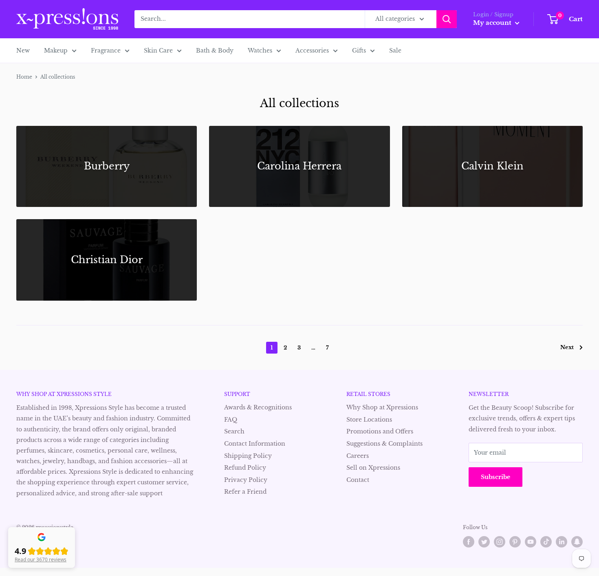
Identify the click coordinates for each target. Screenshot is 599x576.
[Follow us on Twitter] (484, 541)
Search (234, 431)
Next (567, 347)
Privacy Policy (245, 480)
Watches (260, 50)
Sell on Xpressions (373, 467)
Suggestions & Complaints (384, 443)
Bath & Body (214, 50)
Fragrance (106, 50)
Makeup (56, 50)
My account (493, 22)
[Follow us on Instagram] (499, 541)
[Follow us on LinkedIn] (561, 541)
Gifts (359, 50)
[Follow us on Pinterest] (515, 541)
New (23, 50)
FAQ (230, 419)
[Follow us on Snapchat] (577, 541)
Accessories (312, 50)
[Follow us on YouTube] (530, 541)
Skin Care (158, 50)
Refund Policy (245, 467)
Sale (395, 50)
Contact (357, 480)
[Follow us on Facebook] (468, 541)
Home (24, 77)
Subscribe (495, 477)
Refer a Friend (245, 491)
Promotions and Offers (379, 431)
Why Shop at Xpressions (382, 407)
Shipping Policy (248, 455)
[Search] (446, 19)
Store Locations (369, 419)
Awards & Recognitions (258, 407)
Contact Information (254, 443)
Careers (357, 455)
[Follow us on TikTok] (546, 541)
